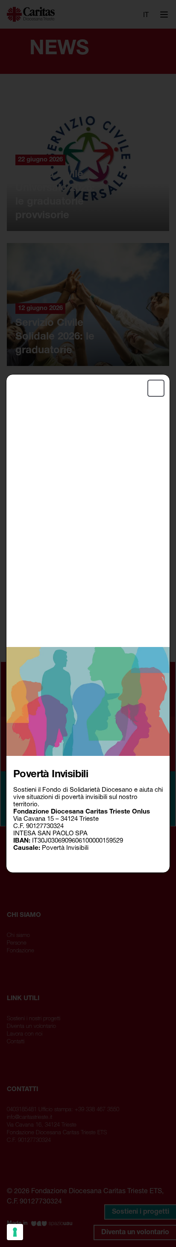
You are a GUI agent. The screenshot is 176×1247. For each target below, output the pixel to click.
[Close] (156, 388)
